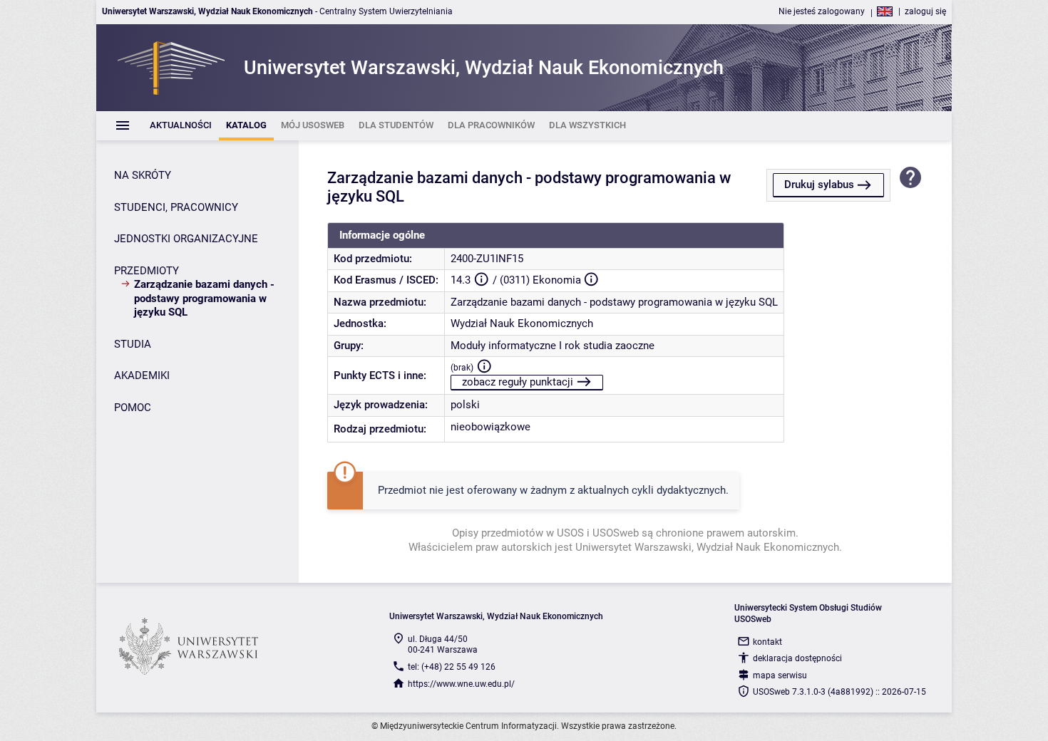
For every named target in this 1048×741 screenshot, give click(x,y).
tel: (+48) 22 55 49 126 (451, 667)
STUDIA (132, 344)
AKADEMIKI (142, 375)
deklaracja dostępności (797, 658)
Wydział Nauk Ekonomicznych (522, 323)
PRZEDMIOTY (146, 270)
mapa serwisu (780, 675)
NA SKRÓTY (142, 175)
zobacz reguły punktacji (517, 381)
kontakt (767, 642)
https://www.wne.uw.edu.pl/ (461, 684)
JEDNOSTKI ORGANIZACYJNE (186, 238)
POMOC (132, 407)
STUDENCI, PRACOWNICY (176, 207)
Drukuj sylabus (819, 184)
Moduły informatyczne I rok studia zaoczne (552, 345)
